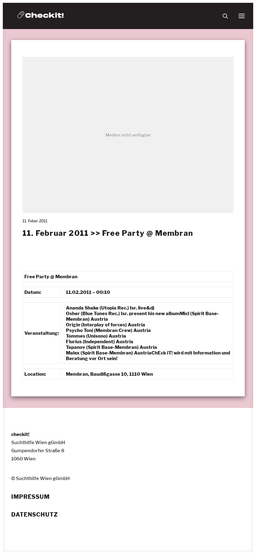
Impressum (30, 496)
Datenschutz (34, 514)
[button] (241, 16)
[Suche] (222, 16)
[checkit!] (40, 16)
